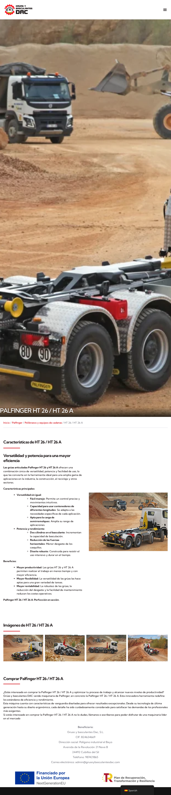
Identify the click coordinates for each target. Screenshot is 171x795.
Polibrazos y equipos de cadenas (43, 422)
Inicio (6, 422)
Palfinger (17, 422)
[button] (165, 9)
